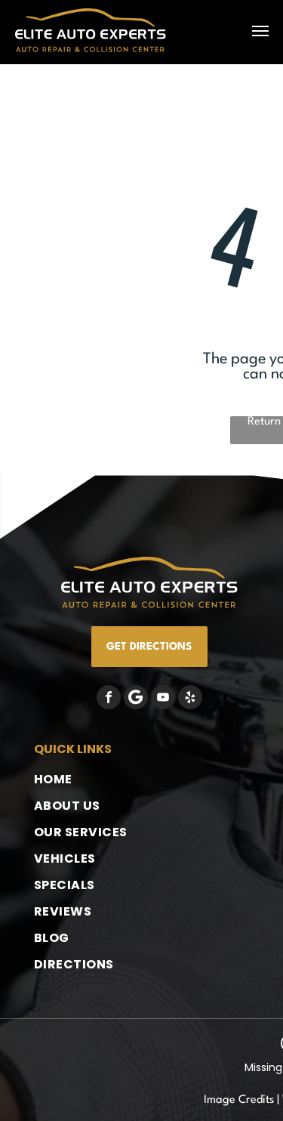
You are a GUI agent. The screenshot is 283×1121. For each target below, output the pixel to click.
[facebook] (109, 699)
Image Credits (239, 1100)
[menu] (260, 31)
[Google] (136, 699)
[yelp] (190, 699)
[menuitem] (95, 779)
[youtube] (163, 699)
